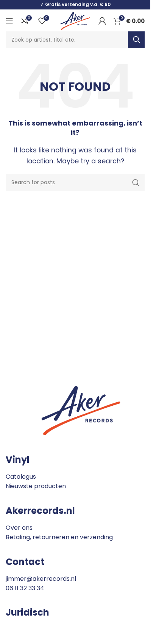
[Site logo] (75, 20)
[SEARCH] (136, 39)
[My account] (102, 20)
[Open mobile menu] (9, 20)
